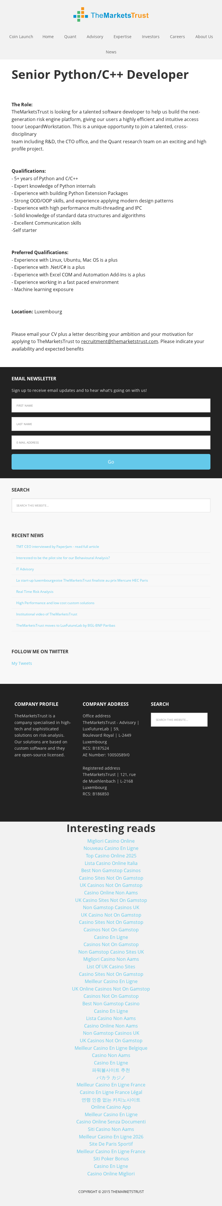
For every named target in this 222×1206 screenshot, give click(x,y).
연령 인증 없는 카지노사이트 (111, 1100)
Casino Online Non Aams (111, 892)
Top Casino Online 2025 (111, 856)
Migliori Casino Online (111, 841)
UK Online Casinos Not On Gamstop (111, 989)
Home (48, 36)
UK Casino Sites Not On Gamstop (111, 900)
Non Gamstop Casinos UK (111, 907)
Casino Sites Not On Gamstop (111, 878)
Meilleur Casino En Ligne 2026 (111, 1137)
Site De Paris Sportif (111, 1144)
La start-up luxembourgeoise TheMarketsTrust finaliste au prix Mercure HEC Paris (82, 580)
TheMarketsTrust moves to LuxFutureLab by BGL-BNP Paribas (65, 625)
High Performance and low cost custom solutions (55, 602)
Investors (151, 36)
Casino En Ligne (111, 937)
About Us (204, 36)
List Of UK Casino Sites (111, 966)
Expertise (123, 36)
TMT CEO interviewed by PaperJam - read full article (57, 546)
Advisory (95, 36)
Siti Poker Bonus (111, 1158)
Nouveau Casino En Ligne (111, 848)
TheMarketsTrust (111, 14)
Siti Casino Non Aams (111, 1129)
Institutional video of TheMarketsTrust (46, 614)
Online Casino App (111, 1107)
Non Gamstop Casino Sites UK (111, 952)
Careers (177, 36)
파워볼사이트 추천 (111, 1070)
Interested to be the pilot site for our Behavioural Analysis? (63, 557)
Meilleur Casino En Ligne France (111, 1085)
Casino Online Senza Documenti (111, 1121)
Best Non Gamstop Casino (111, 1003)
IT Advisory (25, 569)
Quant (70, 36)
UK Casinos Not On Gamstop (111, 885)
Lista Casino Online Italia (111, 863)
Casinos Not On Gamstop (111, 929)
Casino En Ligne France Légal (111, 1092)
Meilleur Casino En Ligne (111, 981)
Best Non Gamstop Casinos (111, 870)
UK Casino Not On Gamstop (111, 915)
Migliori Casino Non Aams (111, 959)
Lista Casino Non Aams (111, 1018)
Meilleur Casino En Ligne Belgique (111, 1048)
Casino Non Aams (111, 1055)
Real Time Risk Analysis (34, 591)
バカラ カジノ (111, 1077)
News (111, 52)
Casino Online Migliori (111, 1173)
